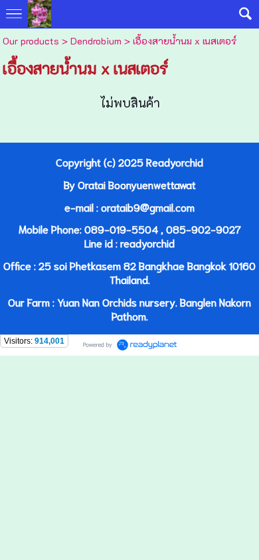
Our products (31, 41)
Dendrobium (96, 41)
